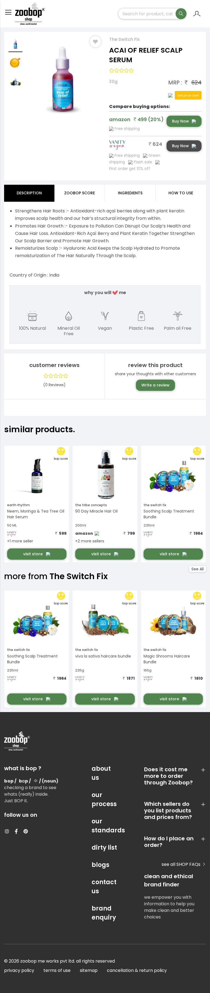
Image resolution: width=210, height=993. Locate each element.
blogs (100, 865)
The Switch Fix (124, 39)
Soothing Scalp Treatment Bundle (169, 514)
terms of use (57, 970)
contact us (104, 886)
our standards (105, 826)
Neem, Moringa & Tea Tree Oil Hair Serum (35, 514)
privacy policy (19, 970)
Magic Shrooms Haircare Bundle (167, 659)
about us (101, 773)
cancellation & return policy (137, 970)
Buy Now (180, 121)
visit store (33, 554)
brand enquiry (104, 913)
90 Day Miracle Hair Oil (96, 511)
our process (104, 799)
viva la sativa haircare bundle (103, 656)
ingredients (130, 193)
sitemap (89, 970)
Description (29, 193)
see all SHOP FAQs (182, 864)
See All (197, 569)
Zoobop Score (79, 193)
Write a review (155, 385)
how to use (180, 193)
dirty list (104, 847)
